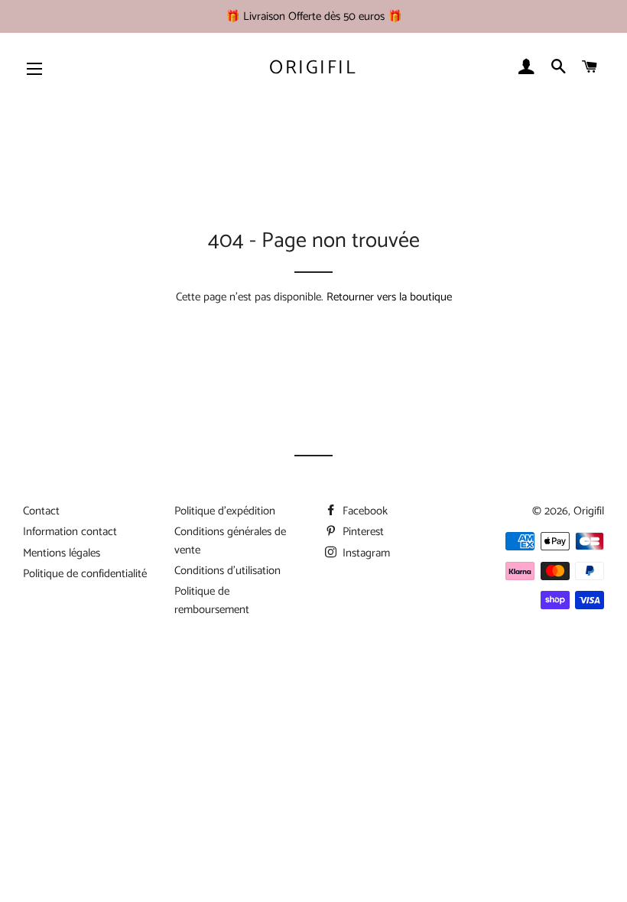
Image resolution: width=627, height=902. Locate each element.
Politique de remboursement (211, 600)
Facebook (363, 511)
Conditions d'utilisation (227, 570)
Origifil (313, 68)
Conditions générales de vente (230, 540)
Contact (41, 511)
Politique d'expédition (224, 511)
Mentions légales (61, 553)
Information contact (70, 531)
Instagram (364, 553)
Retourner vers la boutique (389, 297)
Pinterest (361, 531)
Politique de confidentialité (85, 573)
